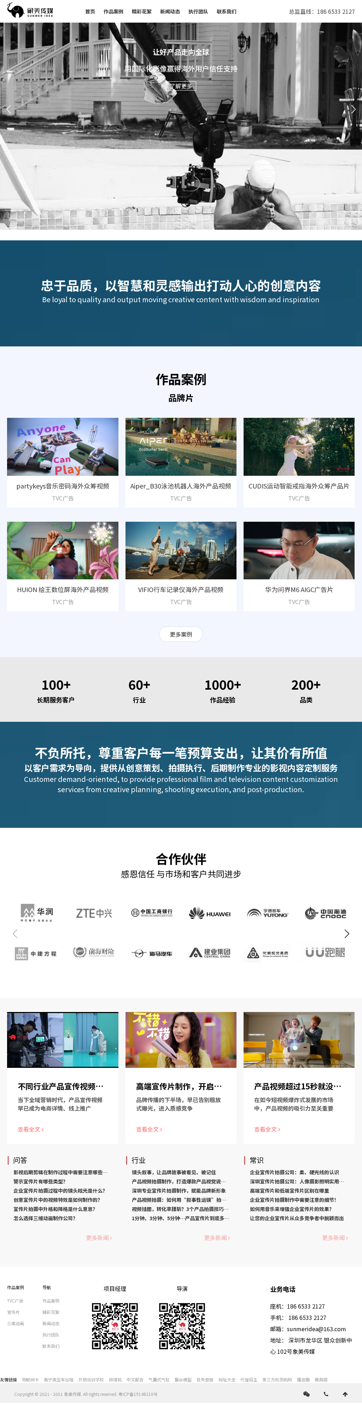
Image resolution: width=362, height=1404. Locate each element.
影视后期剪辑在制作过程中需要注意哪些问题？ (65, 1172)
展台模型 (183, 1379)
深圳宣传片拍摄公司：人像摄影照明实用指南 (299, 1181)
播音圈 (303, 1379)
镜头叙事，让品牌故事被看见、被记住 (174, 1172)
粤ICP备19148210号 (138, 1394)
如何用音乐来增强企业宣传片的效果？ (292, 1208)
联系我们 (227, 11)
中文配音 (135, 1379)
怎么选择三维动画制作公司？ (45, 1218)
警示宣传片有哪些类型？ (40, 1181)
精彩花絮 (142, 11)
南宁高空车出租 (59, 1379)
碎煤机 (115, 1379)
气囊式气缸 (159, 1379)
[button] (8, 109)
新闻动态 (170, 11)
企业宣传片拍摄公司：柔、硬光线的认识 (294, 1172)
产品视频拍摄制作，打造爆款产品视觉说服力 (181, 1181)
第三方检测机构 (277, 1379)
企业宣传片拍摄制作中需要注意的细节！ (294, 1199)
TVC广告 (15, 1301)
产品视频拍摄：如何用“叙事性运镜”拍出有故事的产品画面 (199, 1199)
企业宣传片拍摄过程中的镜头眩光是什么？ (60, 1190)
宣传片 (13, 1312)
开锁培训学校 (91, 1379)
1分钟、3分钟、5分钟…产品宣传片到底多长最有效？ (190, 1218)
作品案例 (113, 11)
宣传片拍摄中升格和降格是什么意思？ (55, 1208)
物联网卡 (30, 1379)
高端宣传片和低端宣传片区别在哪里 (289, 1190)
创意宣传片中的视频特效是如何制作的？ (58, 1199)
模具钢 (321, 1379)
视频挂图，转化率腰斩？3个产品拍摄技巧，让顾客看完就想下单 (202, 1208)
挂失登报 (205, 1379)
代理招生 (248, 1379)
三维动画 (15, 1323)
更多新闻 (97, 1237)
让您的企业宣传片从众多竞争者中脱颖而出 (297, 1218)
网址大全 (226, 1379)
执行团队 (198, 11)
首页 (90, 11)
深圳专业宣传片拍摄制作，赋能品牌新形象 (179, 1190)
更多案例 (181, 634)
